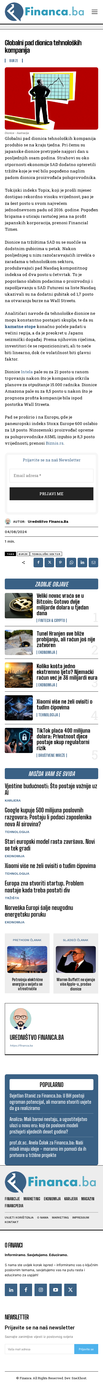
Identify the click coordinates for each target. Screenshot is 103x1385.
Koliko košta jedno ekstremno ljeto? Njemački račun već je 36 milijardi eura (67, 672)
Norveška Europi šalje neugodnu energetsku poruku (39, 911)
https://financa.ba (21, 1045)
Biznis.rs (54, 443)
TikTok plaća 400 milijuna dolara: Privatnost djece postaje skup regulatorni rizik (63, 739)
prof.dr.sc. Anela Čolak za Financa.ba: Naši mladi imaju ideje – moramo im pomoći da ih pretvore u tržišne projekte (48, 1149)
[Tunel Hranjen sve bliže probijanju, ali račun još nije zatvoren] (19, 642)
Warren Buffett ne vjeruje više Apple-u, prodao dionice (76, 984)
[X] (49, 562)
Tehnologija (48, 715)
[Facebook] (38, 562)
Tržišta (12, 898)
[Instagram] (40, 1290)
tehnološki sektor (46, 554)
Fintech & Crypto (51, 620)
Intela (27, 371)
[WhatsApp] (71, 562)
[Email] (93, 562)
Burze (13, 61)
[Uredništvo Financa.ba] (9, 521)
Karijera (13, 800)
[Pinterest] (60, 562)
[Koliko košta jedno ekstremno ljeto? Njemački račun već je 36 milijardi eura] (19, 675)
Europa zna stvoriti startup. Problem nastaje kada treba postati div (44, 887)
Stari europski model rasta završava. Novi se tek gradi (50, 845)
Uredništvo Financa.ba (48, 521)
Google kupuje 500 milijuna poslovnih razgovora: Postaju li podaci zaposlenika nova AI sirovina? (48, 817)
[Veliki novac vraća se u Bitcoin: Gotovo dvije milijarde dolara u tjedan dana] (19, 605)
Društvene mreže (51, 755)
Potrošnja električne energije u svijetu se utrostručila (27, 984)
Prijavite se (86, 1349)
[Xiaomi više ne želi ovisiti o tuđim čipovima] (19, 707)
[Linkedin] (82, 562)
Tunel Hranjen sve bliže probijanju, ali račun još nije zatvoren (66, 639)
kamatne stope (20, 326)
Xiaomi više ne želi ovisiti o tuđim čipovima (64, 704)
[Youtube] (55, 1290)
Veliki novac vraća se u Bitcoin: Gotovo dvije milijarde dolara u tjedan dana (63, 604)
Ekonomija (46, 652)
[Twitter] (70, 1290)
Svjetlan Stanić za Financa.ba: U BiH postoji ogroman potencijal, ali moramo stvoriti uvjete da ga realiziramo (50, 1102)
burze (23, 554)
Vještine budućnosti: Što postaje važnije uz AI (51, 789)
